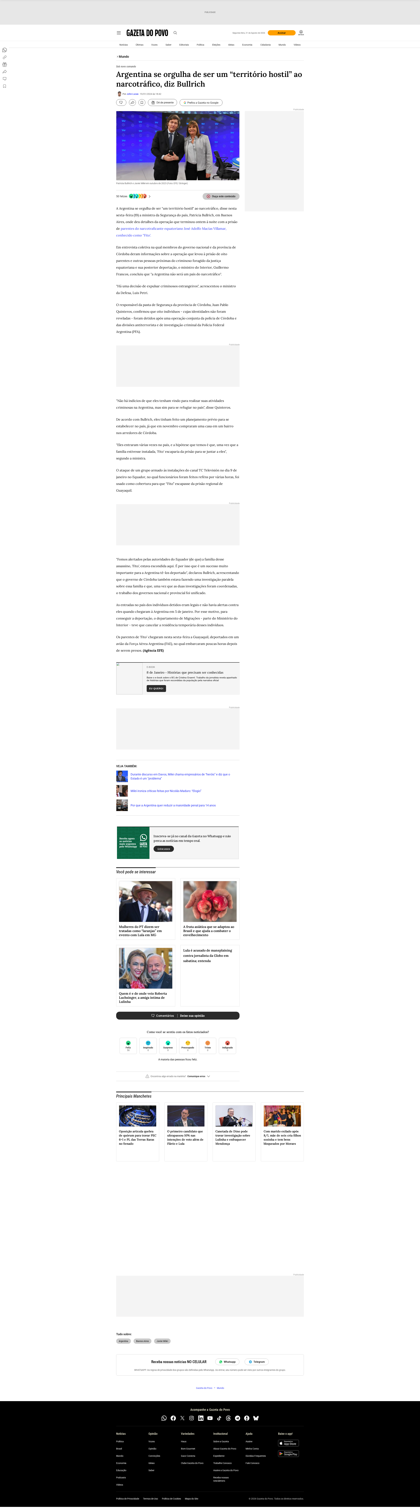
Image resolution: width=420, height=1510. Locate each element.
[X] (182, 1418)
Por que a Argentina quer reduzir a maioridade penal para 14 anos (173, 805)
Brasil (119, 1449)
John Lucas (132, 94)
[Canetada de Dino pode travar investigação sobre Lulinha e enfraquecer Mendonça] (234, 1116)
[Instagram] (191, 1418)
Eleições (216, 44)
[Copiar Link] (4, 57)
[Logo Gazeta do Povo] (147, 33)
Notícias (123, 44)
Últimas (139, 44)
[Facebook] (173, 1418)
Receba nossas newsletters (221, 1479)
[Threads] (228, 1418)
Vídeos (297, 44)
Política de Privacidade (127, 1499)
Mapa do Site (191, 1499)
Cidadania (265, 44)
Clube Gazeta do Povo (192, 1463)
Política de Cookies (171, 1499)
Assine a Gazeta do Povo (226, 1470)
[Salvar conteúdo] (141, 102)
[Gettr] (246, 1418)
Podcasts (121, 1477)
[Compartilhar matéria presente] (4, 64)
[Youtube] (210, 1418)
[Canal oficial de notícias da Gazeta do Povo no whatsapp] (164, 1418)
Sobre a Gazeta (221, 1441)
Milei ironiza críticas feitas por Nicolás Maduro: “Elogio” (166, 791)
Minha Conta (252, 1449)
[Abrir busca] (175, 33)
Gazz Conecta (188, 1456)
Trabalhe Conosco (222, 1463)
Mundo (282, 44)
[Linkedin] (200, 1418)
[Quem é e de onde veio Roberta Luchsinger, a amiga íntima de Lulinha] (145, 968)
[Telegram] (237, 1418)
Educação (121, 1470)
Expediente (218, 1456)
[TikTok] (219, 1418)
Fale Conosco (252, 1463)
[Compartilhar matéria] (132, 102)
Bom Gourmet (188, 1449)
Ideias (231, 44)
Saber (168, 44)
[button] (178, 1077)
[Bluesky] (256, 1418)
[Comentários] (121, 102)
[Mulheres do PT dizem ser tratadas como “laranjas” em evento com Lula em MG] (145, 901)
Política (200, 44)
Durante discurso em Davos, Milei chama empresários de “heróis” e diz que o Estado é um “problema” (180, 776)
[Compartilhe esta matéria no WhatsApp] (4, 50)
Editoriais (184, 44)
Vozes (154, 44)
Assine (249, 1441)
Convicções (154, 1456)
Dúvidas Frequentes (256, 1456)
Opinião (152, 1449)
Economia (247, 44)
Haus (183, 1441)
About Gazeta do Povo (224, 1449)
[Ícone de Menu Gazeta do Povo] (118, 32)
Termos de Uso (150, 1499)
